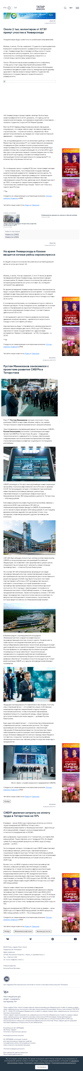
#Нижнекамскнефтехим (23, 931)
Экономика (52, 358)
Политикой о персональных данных (37, 1063)
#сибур (7, 801)
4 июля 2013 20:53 (50, 23)
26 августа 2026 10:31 (49, 360)
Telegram (35, 205)
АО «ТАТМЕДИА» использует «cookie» (15, 1039)
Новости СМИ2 (12, 234)
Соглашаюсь (41, 1067)
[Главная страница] (40, 8)
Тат (15, 8)
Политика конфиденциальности (14, 1049)
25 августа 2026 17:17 (49, 806)
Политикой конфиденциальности (64, 1063)
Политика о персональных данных (15, 1032)
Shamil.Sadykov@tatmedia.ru (12, 1054)
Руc (5, 8)
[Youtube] (75, 939)
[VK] (7, 939)
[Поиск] (65, 8)
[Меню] (78, 7)
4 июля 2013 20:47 (50, 245)
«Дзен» (27, 205)
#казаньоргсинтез (43, 931)
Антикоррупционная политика (13, 1035)
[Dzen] (52, 939)
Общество (52, 21)
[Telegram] (30, 939)
